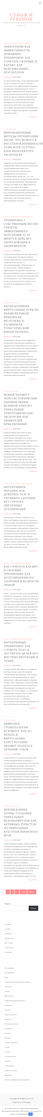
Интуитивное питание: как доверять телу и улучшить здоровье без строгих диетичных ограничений (20, 498)
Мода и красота (10, 1015)
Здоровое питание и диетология (18, 483)
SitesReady (7, 77)
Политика (8, 1029)
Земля (7, 991)
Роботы (7, 1038)
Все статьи (9, 943)
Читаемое (8, 934)
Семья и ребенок (21, 17)
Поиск (7, 904)
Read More (34, 117)
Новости (8, 1019)
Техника (8, 1061)
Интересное (9, 938)
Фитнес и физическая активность (18, 43)
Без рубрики (9, 968)
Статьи (7, 1052)
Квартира (8, 1005)
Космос (7, 1010)
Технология (9, 1066)
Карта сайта (9, 948)
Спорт (7, 1047)
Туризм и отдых (11, 303)
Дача (6, 977)
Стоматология (10, 129)
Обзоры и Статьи (11, 1024)
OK (31, 1114)
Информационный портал (15, 1001)
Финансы (8, 1075)
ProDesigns (26, 1102)
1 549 (23, 892)
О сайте (8, 929)
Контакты (8, 952)
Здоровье (8, 987)
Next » (31, 892)
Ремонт (7, 1033)
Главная (8, 924)
